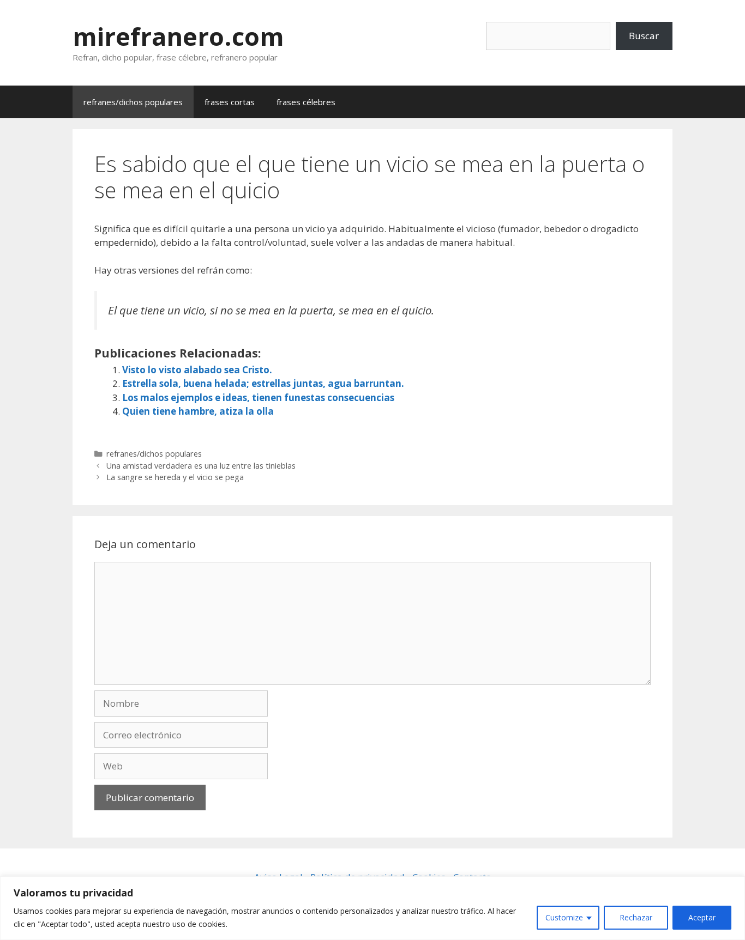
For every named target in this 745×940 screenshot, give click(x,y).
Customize (564, 917)
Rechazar (636, 917)
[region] (372, 908)
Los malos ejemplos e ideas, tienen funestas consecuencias (258, 397)
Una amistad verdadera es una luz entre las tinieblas (201, 465)
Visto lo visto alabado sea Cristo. (197, 369)
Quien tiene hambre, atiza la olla (198, 411)
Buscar (644, 35)
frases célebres (306, 101)
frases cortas (230, 101)
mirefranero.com (178, 36)
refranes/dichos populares (133, 101)
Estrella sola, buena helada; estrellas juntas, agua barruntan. (263, 383)
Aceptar (702, 917)
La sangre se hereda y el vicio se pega (175, 477)
